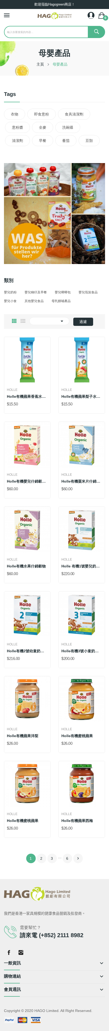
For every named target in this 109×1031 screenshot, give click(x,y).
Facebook (8, 952)
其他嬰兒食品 (34, 301)
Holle (12, 389)
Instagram (21, 952)
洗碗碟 (67, 127)
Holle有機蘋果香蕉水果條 (27, 396)
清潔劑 (17, 140)
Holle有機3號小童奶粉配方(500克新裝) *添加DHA (81, 651)
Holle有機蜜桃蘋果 (77, 736)
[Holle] (54, 213)
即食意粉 (41, 114)
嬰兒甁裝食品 (88, 292)
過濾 (83, 322)
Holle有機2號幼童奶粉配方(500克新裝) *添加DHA (27, 651)
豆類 (89, 140)
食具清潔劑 (74, 114)
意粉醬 (17, 127)
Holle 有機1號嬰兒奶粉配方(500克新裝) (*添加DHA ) (81, 566)
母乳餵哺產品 (61, 301)
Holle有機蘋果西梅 (77, 821)
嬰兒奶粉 (10, 292)
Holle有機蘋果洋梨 (22, 736)
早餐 (42, 140)
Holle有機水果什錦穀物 (26, 566)
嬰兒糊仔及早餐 (36, 292)
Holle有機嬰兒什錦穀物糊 (27, 481)
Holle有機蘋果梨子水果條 (81, 396)
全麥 (42, 127)
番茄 (66, 140)
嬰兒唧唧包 (63, 292)
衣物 (14, 114)
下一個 (78, 858)
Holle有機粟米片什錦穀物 (81, 481)
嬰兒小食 (10, 301)
